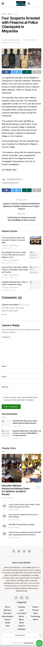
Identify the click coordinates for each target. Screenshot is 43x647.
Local (15, 14)
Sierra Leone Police (11, 183)
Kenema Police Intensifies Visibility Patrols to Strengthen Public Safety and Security (15, 269)
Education (7, 613)
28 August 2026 (8, 263)
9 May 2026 (17, 438)
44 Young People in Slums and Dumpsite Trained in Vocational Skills (13, 240)
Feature (7, 619)
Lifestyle (21, 607)
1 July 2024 (17, 426)
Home (4, 14)
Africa (7, 607)
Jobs (8, 626)
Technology (35, 616)
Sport (35, 613)
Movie (21, 616)
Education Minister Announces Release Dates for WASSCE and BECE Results (16, 490)
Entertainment (7, 616)
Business (7, 610)
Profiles (35, 610)
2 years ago (26, 305)
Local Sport (21, 613)
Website (5, 387)
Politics (35, 607)
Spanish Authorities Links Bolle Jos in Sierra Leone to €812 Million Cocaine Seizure (27, 433)
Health (7, 623)
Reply (5, 314)
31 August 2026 (8, 248)
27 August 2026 (8, 277)
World (35, 619)
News (10, 14)
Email (5, 376)
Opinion (21, 626)
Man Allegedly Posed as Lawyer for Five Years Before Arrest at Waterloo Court (14, 254)
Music (21, 619)
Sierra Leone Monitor (11, 40)
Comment (6, 337)
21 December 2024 (30, 40)
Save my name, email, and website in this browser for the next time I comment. (20, 398)
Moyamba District (14, 179)
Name (5, 366)
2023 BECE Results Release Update (21, 525)
